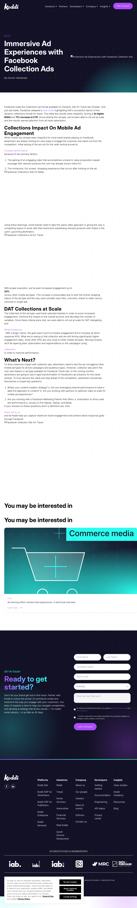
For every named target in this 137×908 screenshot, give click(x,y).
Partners (63, 6)
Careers (80, 798)
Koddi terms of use (108, 880)
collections (10, 349)
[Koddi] (11, 6)
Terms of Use (48, 896)
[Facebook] (6, 786)
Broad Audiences (13, 329)
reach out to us (12, 412)
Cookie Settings (70, 897)
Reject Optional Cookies (70, 889)
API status (100, 808)
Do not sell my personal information (87, 880)
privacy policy (82, 711)
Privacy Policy (24, 899)
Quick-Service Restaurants (62, 835)
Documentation (103, 795)
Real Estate (62, 825)
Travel (59, 792)
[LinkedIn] (13, 786)
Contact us (81, 821)
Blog (116, 808)
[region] (44, 890)
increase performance (15, 150)
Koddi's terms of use (119, 708)
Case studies (120, 785)
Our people (81, 792)
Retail (59, 785)
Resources (119, 802)
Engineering (101, 802)
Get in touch (123, 6)
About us (80, 785)
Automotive (62, 808)
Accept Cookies (70, 882)
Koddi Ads (42, 785)
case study (48, 110)
